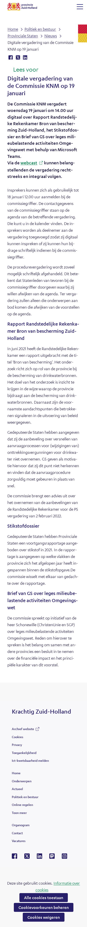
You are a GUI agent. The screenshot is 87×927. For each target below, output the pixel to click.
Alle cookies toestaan (43, 897)
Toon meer (19, 814)
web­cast (30, 163)
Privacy (17, 745)
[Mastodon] (52, 857)
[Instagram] (64, 857)
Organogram (20, 825)
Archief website (23, 730)
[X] (27, 857)
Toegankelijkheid (24, 753)
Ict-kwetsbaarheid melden (30, 760)
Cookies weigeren (43, 917)
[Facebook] (14, 857)
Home (16, 773)
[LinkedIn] (39, 857)
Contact (17, 833)
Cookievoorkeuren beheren (44, 907)
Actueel (17, 789)
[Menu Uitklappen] (80, 6)
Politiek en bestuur (25, 797)
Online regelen (22, 805)
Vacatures (18, 841)
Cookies (17, 737)
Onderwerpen (21, 781)
